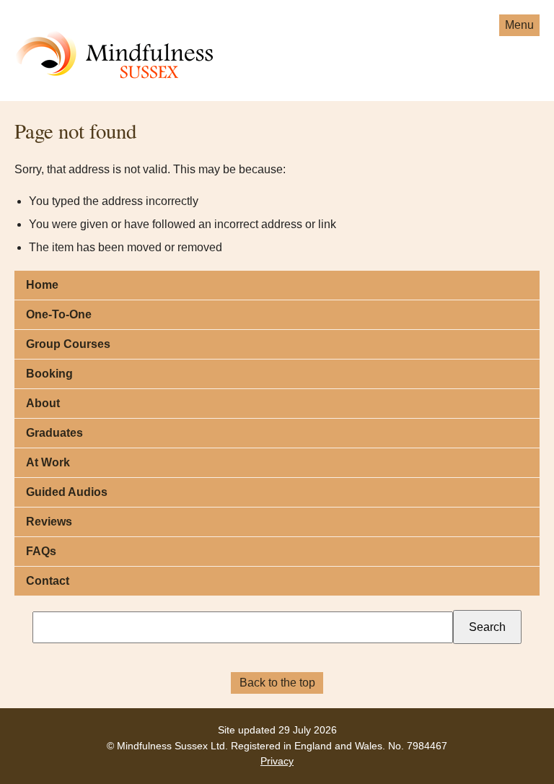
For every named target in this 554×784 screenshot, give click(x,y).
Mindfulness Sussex (68, 34)
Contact (47, 581)
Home (42, 285)
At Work (48, 462)
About (43, 403)
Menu (519, 25)
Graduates (54, 433)
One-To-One (59, 314)
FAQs (41, 551)
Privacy (277, 761)
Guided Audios (66, 492)
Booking (49, 373)
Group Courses (68, 344)
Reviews (49, 521)
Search (487, 627)
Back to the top (277, 682)
